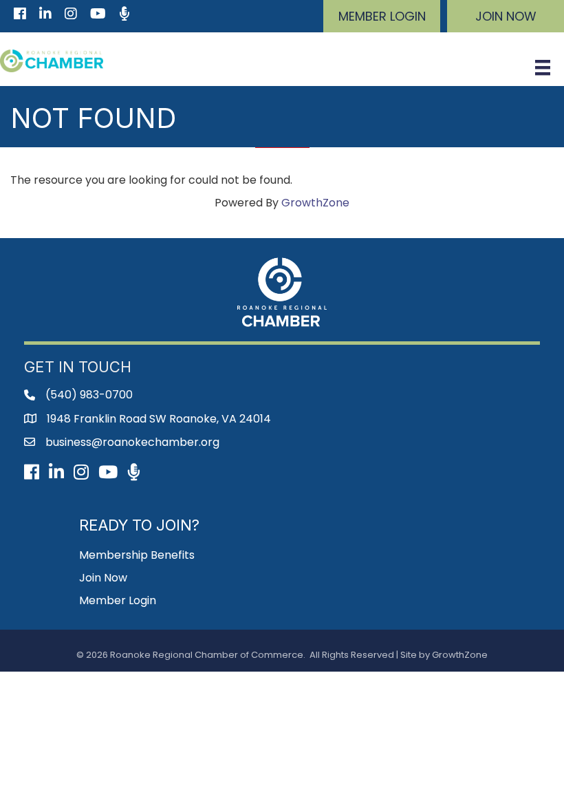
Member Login (117, 600)
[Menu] (542, 67)
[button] (381, 16)
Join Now (103, 578)
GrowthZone (315, 203)
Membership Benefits (137, 555)
